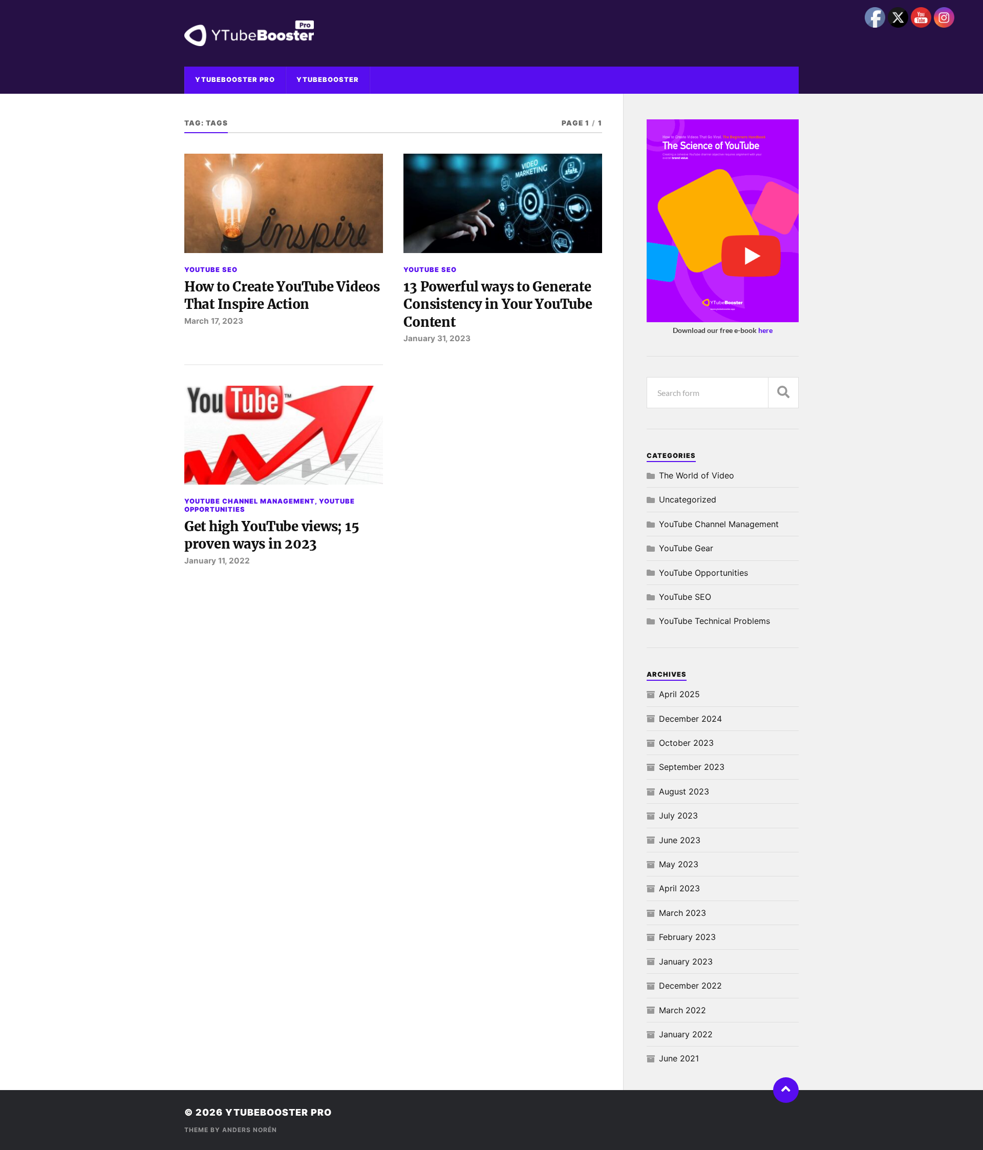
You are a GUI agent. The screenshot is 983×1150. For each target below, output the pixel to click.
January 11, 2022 (217, 561)
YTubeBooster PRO (235, 79)
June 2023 (679, 840)
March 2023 (682, 913)
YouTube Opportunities (703, 573)
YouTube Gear (686, 548)
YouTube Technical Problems (714, 621)
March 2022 (682, 1010)
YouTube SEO (211, 270)
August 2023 (684, 791)
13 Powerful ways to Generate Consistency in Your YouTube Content (497, 304)
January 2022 (686, 1034)
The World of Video (696, 475)
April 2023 (679, 888)
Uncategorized (687, 499)
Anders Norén (249, 1130)
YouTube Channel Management (249, 501)
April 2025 (679, 694)
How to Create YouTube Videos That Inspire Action (282, 295)
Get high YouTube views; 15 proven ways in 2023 (271, 535)
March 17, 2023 (213, 321)
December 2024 (690, 719)
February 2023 (687, 937)
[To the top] (786, 1090)
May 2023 (678, 864)
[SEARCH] (783, 392)
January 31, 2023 (437, 338)
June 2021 (679, 1058)
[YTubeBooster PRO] (491, 33)
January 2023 (686, 961)
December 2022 (690, 985)
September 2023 (691, 767)
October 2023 (686, 743)
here (765, 330)
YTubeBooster (327, 79)
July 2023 (678, 815)
